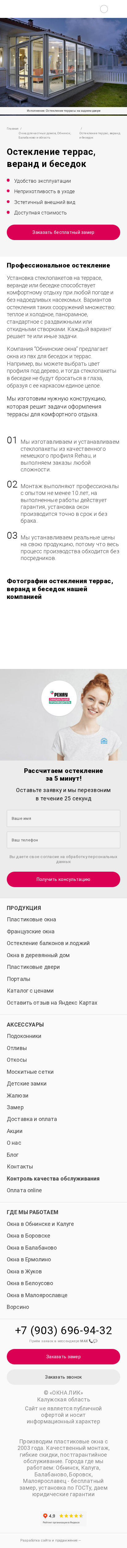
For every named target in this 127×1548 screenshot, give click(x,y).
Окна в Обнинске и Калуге (40, 1224)
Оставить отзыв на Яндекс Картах (52, 1002)
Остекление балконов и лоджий (48, 943)
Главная (12, 128)
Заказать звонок (63, 1377)
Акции (15, 1131)
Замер (15, 1107)
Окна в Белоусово (30, 1283)
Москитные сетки (30, 1071)
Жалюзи (17, 1095)
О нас (14, 1142)
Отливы (17, 1048)
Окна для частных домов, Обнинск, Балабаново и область (44, 135)
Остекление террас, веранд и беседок (99, 135)
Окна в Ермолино (29, 1259)
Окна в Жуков (24, 1271)
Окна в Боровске (28, 1235)
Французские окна (31, 931)
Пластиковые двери (33, 967)
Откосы (17, 1059)
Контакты (20, 1166)
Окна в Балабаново (32, 1247)
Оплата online (24, 1190)
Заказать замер (63, 1356)
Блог (13, 1154)
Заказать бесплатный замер (63, 232)
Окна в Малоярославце (37, 1295)
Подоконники (24, 1036)
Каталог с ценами (30, 990)
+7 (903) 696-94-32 (63, 1330)
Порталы (18, 979)
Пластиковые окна (31, 919)
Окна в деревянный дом (38, 955)
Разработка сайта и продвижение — (50, 1540)
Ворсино (18, 1307)
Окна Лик (35, 8)
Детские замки (27, 1083)
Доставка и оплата (32, 1119)
